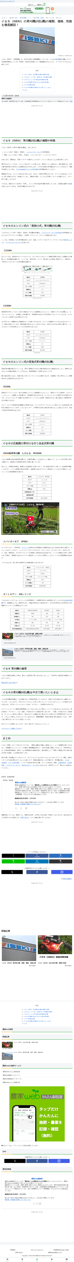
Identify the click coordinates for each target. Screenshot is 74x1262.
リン (54, 159)
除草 (70, 183)
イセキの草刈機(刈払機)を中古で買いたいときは (37, 87)
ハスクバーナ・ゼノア (13, 765)
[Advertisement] (37, 119)
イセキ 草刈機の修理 (29, 85)
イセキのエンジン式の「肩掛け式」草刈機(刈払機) (37, 77)
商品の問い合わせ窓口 (8, 682)
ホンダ (35, 765)
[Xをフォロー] (16, 808)
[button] (60, 861)
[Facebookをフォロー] (21, 808)
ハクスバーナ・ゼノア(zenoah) (51, 232)
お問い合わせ (24, 817)
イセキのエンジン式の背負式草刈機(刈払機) (35, 79)
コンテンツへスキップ (7, 1)
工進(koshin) (62, 762)
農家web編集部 (20, 782)
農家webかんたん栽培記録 (11, 1071)
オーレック (25, 547)
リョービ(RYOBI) (32, 169)
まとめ (25, 90)
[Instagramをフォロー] (26, 808)
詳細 (71, 101)
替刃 (65, 240)
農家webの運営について (55, 1252)
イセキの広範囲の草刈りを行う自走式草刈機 (36, 82)
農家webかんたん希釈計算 (11, 1082)
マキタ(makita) (20, 169)
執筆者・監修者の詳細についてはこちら (28, 804)
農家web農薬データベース (11, 1075)
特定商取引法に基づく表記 (61, 1249)
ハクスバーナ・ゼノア (34, 152)
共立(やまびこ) (26, 765)
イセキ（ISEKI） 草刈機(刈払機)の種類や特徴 (36, 74)
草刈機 (58, 59)
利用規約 (12, 1249)
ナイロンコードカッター (14, 242)
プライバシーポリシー (37, 1249)
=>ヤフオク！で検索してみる (10, 728)
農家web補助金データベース (12, 1079)
